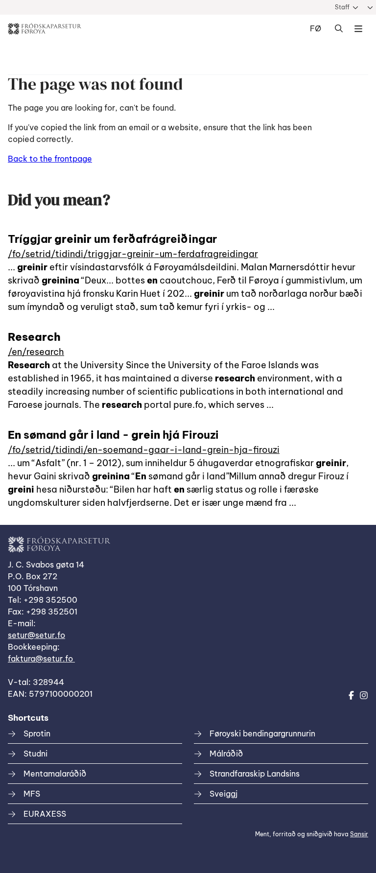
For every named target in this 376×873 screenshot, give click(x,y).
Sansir (359, 834)
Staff (342, 7)
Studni (35, 753)
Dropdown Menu (358, 29)
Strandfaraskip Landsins (255, 774)
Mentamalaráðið (55, 774)
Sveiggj (223, 794)
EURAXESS (45, 814)
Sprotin (37, 733)
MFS (32, 794)
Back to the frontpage (50, 159)
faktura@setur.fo (41, 658)
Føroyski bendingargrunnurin (262, 733)
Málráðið (226, 753)
